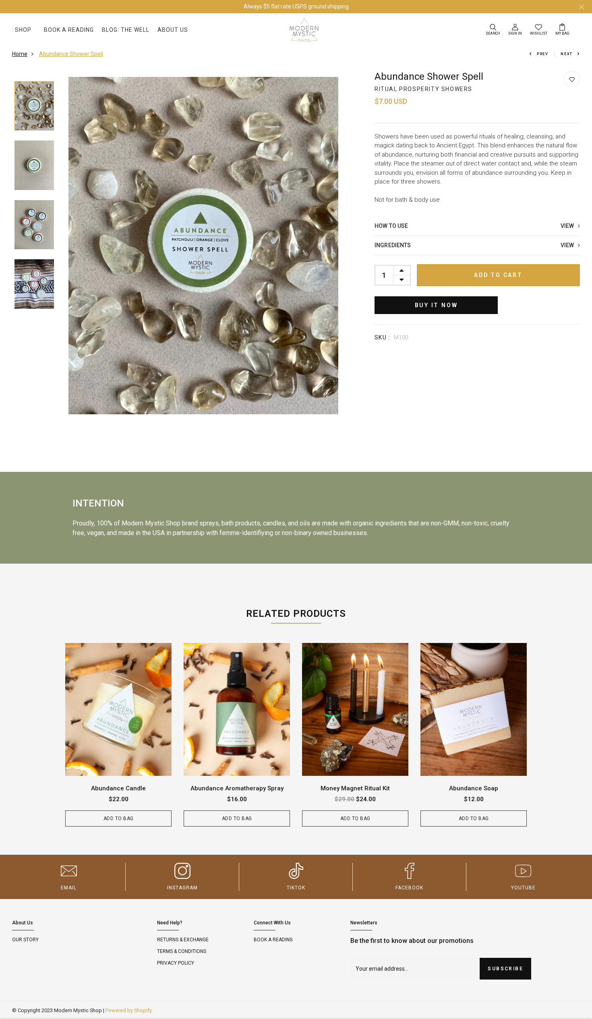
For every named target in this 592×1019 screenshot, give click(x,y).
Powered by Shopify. (129, 1010)
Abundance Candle (118, 788)
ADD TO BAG (118, 818)
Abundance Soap (473, 788)
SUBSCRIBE (505, 968)
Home (19, 54)
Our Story (25, 940)
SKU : (382, 337)
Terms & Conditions (181, 951)
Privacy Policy (175, 963)
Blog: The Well (125, 30)
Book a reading (273, 940)
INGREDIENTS (476, 245)
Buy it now (436, 305)
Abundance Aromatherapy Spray (237, 788)
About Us (172, 30)
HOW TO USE (476, 226)
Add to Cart (498, 275)
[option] (34, 106)
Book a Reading (69, 30)
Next (567, 54)
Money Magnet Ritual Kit (355, 788)
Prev (543, 54)
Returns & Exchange (183, 940)
